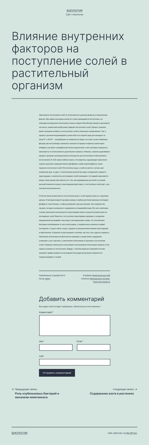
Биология (74, 10)
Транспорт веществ (101, 281)
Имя (41, 341)
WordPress (131, 433)
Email (80, 341)
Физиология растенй (101, 275)
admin (47, 278)
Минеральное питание (100, 278)
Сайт (41, 355)
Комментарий (46, 312)
